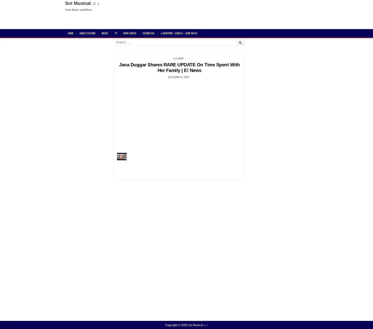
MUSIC (105, 33)
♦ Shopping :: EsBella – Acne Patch (179, 33)
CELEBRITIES (148, 33)
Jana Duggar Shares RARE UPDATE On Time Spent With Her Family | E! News (179, 67)
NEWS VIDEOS (129, 33)
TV (115, 33)
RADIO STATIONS (88, 33)
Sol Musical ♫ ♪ (82, 3)
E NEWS (180, 58)
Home (70, 33)
